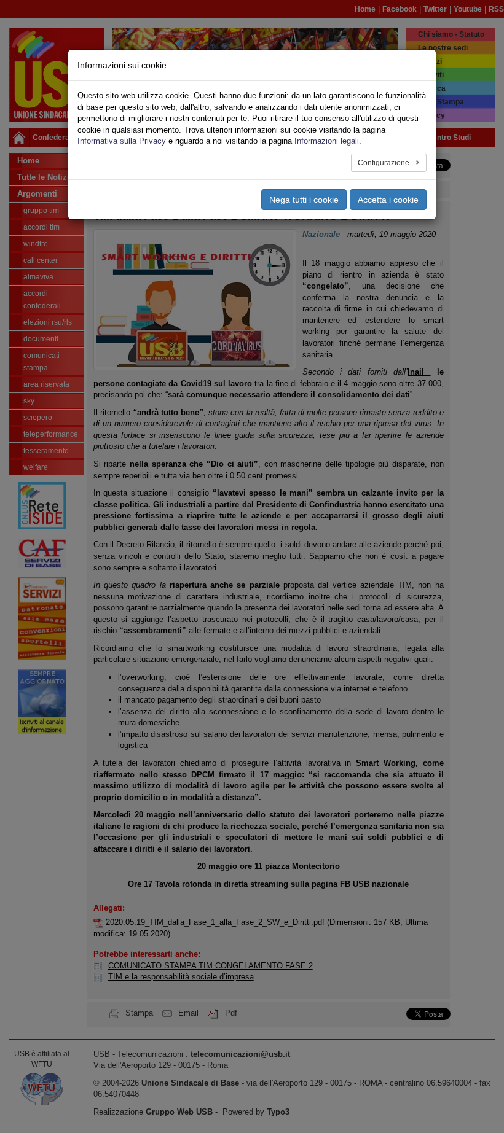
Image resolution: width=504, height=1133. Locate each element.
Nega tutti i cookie (304, 199)
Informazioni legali (326, 141)
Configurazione (384, 162)
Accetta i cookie (388, 199)
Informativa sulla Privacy (121, 141)
